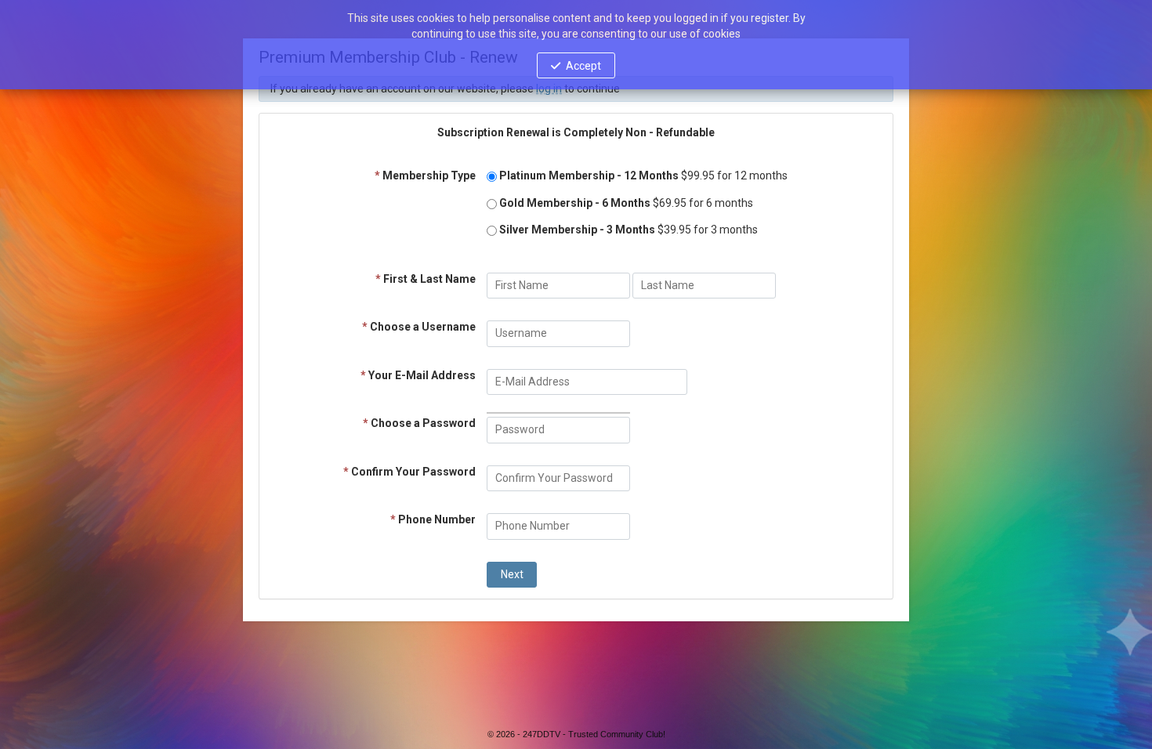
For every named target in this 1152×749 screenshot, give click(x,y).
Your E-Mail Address (418, 375)
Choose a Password (419, 423)
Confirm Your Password (409, 471)
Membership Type (425, 175)
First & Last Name (425, 279)
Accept (583, 66)
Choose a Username (419, 326)
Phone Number (433, 519)
